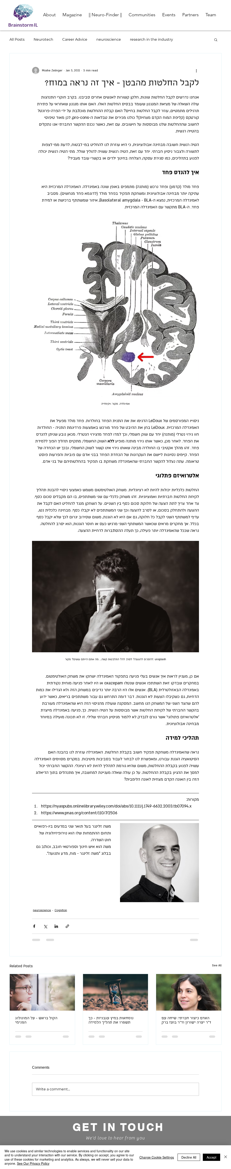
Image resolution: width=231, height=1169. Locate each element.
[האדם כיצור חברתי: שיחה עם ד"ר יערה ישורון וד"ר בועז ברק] (188, 992)
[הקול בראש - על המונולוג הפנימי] (42, 992)
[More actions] (196, 70)
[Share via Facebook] (34, 926)
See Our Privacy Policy (33, 1163)
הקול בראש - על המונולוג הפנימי (36, 1020)
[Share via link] (67, 926)
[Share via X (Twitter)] (45, 926)
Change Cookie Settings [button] (156, 1157)
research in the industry (151, 39)
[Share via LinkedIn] (56, 926)
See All (217, 965)
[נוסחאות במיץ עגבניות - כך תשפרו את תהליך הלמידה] (115, 992)
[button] (142, 14)
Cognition (61, 910)
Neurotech (43, 39)
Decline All (188, 1157)
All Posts (17, 39)
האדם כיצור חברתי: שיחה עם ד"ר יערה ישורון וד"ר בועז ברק (186, 1020)
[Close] (225, 1157)
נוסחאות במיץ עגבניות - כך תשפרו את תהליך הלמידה (111, 1020)
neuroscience (108, 39)
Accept (211, 1157)
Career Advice (74, 39)
